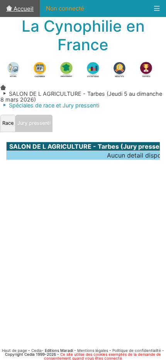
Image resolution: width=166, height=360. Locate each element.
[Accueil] (3, 88)
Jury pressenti (34, 123)
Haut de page (14, 350)
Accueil (23, 8)
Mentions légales (92, 350)
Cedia (36, 350)
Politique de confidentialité (136, 350)
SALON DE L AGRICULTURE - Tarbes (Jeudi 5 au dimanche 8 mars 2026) (81, 96)
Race (8, 123)
